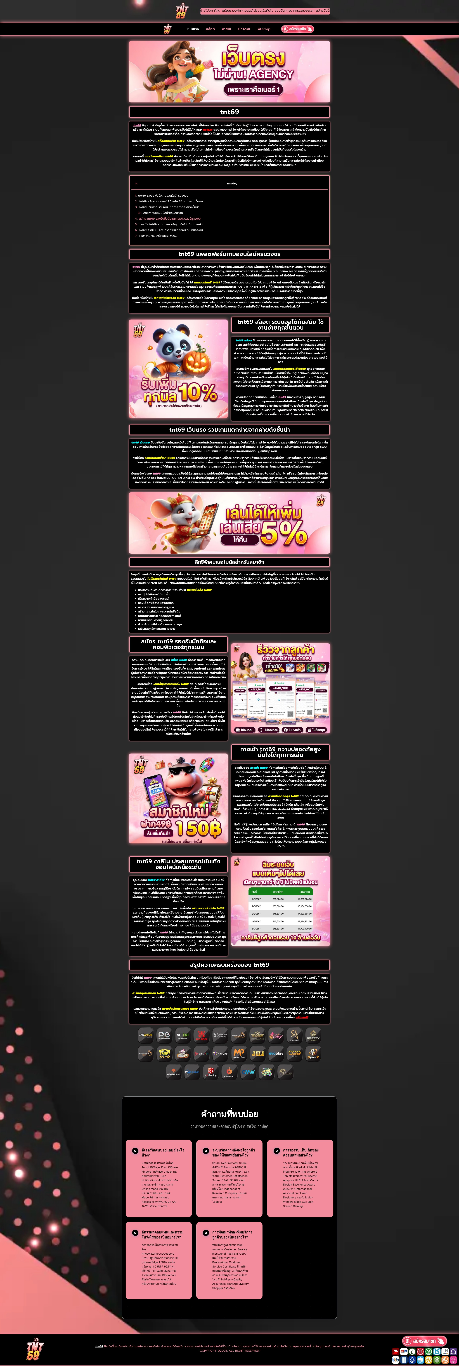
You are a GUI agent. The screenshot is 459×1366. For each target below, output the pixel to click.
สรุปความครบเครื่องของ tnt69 (158, 236)
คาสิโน (226, 29)
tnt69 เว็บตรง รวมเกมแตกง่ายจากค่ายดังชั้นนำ (169, 207)
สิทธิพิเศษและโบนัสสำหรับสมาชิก (163, 213)
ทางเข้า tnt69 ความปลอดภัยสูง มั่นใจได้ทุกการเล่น (171, 224)
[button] (136, 183)
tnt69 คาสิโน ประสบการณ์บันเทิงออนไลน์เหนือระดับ (171, 230)
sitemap (263, 29)
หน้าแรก (193, 29)
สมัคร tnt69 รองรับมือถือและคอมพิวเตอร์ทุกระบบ (170, 219)
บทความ (244, 29)
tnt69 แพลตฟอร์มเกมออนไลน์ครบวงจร (163, 196)
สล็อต (210, 29)
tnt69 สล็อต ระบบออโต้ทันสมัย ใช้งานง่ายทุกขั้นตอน (172, 201)
